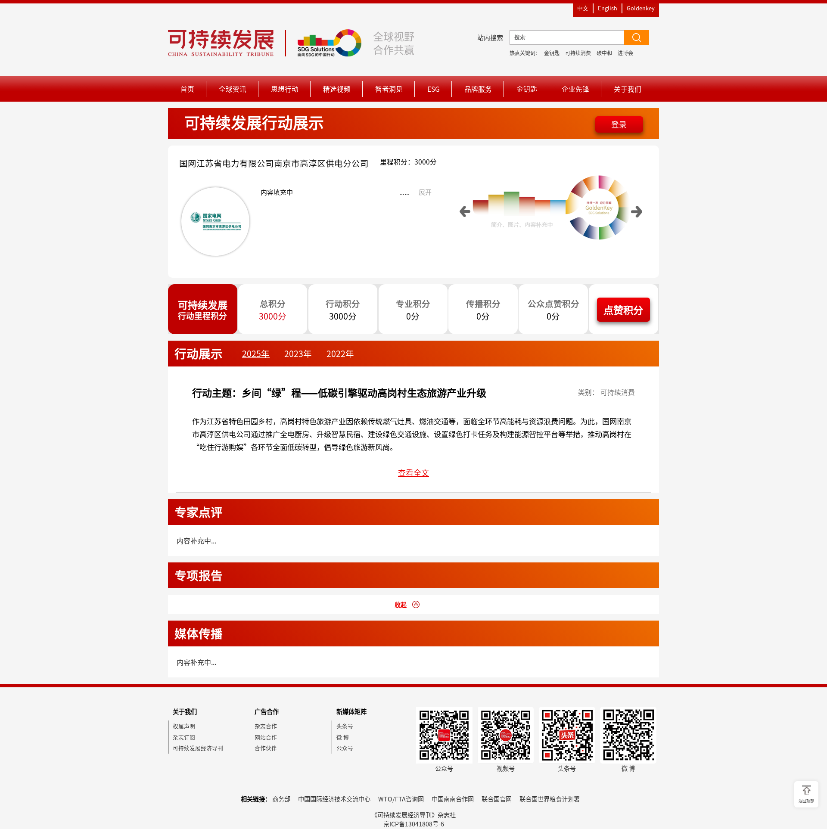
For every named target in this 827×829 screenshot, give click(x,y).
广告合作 (267, 711)
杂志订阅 (184, 737)
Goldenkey (641, 8)
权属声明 (184, 726)
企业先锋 (575, 89)
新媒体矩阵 (351, 711)
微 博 (342, 737)
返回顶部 (806, 801)
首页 (187, 89)
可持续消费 (578, 53)
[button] (465, 211)
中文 (582, 8)
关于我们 (627, 89)
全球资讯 (232, 89)
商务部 (281, 799)
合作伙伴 (266, 748)
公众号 (344, 748)
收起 (401, 604)
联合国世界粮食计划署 (549, 799)
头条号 (344, 726)
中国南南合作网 (453, 799)
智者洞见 (389, 89)
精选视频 (337, 89)
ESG (433, 89)
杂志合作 (266, 726)
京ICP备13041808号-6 (413, 824)
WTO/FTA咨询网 (401, 799)
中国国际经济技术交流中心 (334, 799)
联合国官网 (497, 799)
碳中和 (604, 53)
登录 (619, 124)
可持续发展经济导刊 (198, 748)
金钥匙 (552, 53)
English (607, 8)
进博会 (625, 53)
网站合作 (266, 737)
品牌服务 (478, 89)
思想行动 (284, 89)
